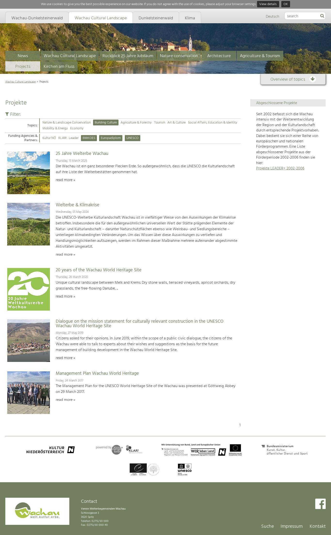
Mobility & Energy (55, 128)
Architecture (219, 56)
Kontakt (318, 526)
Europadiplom (111, 138)
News (23, 56)
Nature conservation (179, 56)
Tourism (159, 122)
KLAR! (62, 138)
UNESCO (132, 138)
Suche (267, 526)
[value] (322, 16)
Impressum (292, 526)
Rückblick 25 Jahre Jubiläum (127, 56)
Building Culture (106, 122)
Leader (74, 138)
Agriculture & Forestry (136, 122)
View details (268, 4)
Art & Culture (176, 122)
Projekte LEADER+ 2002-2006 (280, 168)
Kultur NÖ (49, 138)
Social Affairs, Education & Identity (212, 122)
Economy (77, 128)
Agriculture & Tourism (260, 56)
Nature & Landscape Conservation (66, 122)
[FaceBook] (320, 504)
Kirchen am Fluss (59, 66)
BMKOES (89, 138)
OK (286, 4)
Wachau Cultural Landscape (70, 56)
